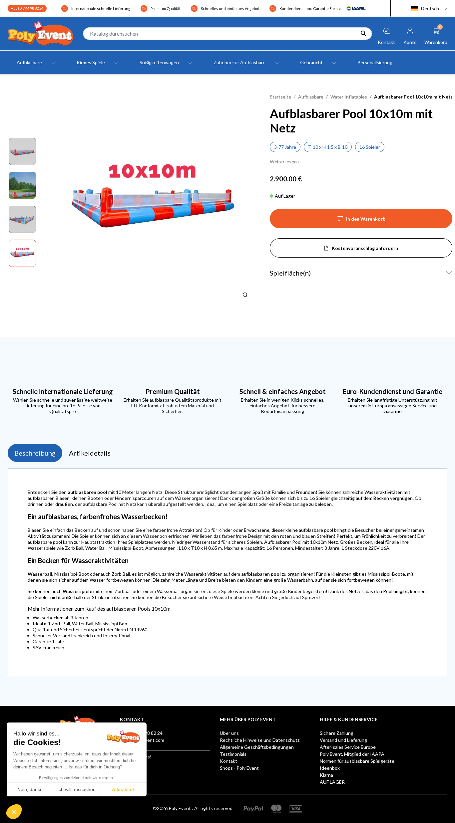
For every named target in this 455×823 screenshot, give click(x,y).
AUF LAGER (332, 782)
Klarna (326, 775)
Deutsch (430, 8)
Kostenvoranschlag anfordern (365, 248)
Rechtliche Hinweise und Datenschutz (259, 740)
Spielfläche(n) (290, 273)
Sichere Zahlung (336, 733)
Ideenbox (330, 768)
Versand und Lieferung (343, 740)
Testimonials (233, 754)
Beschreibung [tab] (35, 453)
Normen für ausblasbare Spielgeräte (357, 761)
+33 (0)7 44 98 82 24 (27, 8)
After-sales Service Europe (348, 747)
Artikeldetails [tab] (90, 453)
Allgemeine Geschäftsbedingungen (257, 747)
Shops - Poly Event (239, 768)
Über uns (229, 733)
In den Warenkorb (361, 221)
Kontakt (228, 761)
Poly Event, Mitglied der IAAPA (352, 754)
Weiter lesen (283, 161)
